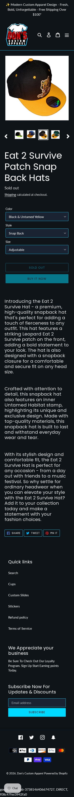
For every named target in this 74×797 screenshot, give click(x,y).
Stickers (14, 606)
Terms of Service (20, 628)
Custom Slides (18, 595)
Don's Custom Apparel (30, 773)
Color (9, 209)
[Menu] (66, 34)
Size (8, 242)
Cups (12, 584)
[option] (19, 134)
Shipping (10, 194)
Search (13, 573)
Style (9, 225)
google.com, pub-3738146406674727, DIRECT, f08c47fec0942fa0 (37, 398)
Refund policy (18, 617)
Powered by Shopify (56, 773)
